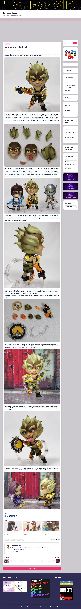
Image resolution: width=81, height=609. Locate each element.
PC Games (67, 129)
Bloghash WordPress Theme (53, 606)
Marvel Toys (67, 113)
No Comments (25, 50)
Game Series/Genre (69, 137)
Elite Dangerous (68, 161)
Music (66, 80)
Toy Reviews (67, 110)
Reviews (18, 539)
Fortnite (66, 159)
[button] (15, 551)
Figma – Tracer (26, 532)
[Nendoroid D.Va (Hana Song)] (13, 526)
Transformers (68, 107)
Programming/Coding (70, 85)
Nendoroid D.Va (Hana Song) (9, 532)
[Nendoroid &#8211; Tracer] (50, 526)
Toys (23, 539)
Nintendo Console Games (70, 132)
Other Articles (68, 90)
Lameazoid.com (10, 13)
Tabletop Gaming (69, 140)
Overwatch (13, 539)
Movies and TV (68, 105)
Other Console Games (70, 134)
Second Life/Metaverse (70, 87)
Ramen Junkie (16, 545)
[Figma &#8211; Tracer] (32, 526)
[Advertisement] (40, 29)
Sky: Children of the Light (70, 164)
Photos (66, 82)
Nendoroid (7, 539)
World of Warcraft (69, 156)
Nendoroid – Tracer (45, 532)
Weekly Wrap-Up (69, 77)
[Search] (75, 43)
